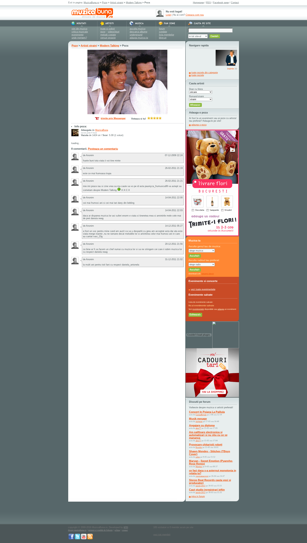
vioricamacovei (202, 476)
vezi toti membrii (161, 534)
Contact (235, 2)
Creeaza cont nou (195, 14)
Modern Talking (134, 2)
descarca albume (138, 31)
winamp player (207, 274)
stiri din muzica (79, 28)
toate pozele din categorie (204, 72)
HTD (126, 527)
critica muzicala (80, 31)
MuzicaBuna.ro (91, 2)
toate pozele (197, 75)
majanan (199, 421)
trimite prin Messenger (113, 118)
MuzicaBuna (101, 130)
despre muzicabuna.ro (77, 530)
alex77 (198, 428)
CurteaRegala (201, 415)
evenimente (78, 34)
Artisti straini (116, 2)
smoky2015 (200, 486)
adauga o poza (198, 124)
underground (136, 34)
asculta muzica (137, 28)
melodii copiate (108, 34)
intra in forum (198, 496)
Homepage (198, 2)
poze (102, 31)
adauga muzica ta (139, 37)
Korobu (199, 447)
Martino (199, 466)
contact (125, 530)
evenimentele (198, 309)
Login (168, 14)
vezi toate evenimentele (203, 289)
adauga (221, 309)
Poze (104, 2)
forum (162, 28)
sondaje (163, 31)
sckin (198, 457)
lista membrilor (166, 34)
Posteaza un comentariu (103, 148)
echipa (117, 530)
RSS (208, 2)
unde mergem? (79, 37)
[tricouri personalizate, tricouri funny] (225, 347)
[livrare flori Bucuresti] (212, 235)
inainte (230, 68)
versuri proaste (108, 37)
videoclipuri (113, 31)
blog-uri (162, 37)
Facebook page (221, 2)
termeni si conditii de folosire (100, 530)
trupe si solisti (107, 28)
